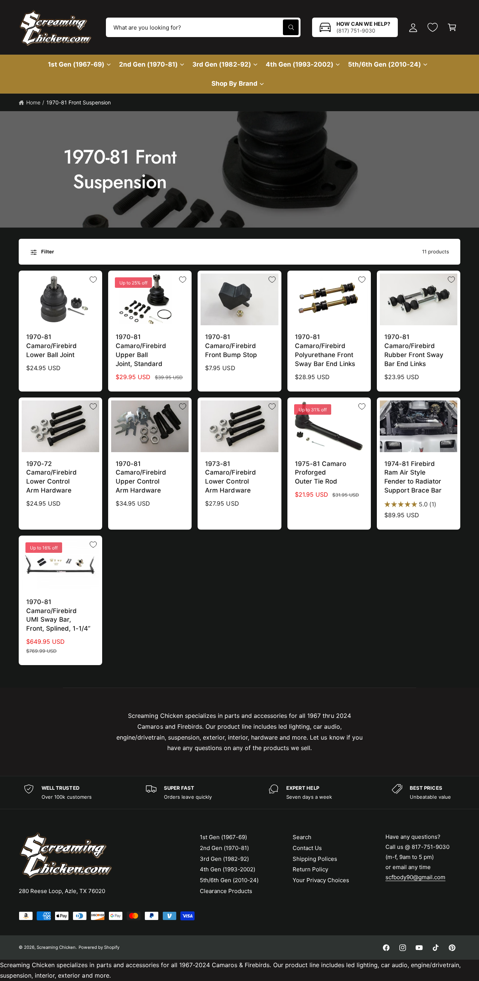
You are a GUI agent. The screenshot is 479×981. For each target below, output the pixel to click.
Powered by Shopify (99, 947)
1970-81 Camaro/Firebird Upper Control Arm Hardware (141, 477)
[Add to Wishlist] (93, 280)
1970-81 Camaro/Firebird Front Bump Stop (231, 346)
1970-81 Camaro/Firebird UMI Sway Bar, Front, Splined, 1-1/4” (58, 615)
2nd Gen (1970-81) (148, 64)
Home (33, 102)
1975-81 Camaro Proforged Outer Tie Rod (320, 472)
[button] (452, 27)
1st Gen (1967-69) (76, 64)
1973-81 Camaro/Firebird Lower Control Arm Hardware (230, 477)
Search (302, 837)
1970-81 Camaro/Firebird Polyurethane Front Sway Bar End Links (325, 350)
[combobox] (203, 27)
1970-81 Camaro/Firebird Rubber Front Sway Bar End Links (413, 350)
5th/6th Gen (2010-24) (384, 64)
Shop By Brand (234, 83)
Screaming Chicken (56, 947)
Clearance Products (226, 891)
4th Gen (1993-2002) (299, 64)
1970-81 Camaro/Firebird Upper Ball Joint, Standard (141, 350)
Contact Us (307, 847)
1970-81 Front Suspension (78, 102)
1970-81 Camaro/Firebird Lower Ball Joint (51, 346)
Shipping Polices (315, 858)
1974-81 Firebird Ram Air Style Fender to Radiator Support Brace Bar (413, 477)
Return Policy (310, 869)
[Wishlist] (432, 27)
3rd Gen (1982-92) (221, 64)
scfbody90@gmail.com (415, 877)
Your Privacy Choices (321, 880)
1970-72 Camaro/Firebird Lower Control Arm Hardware (51, 477)
